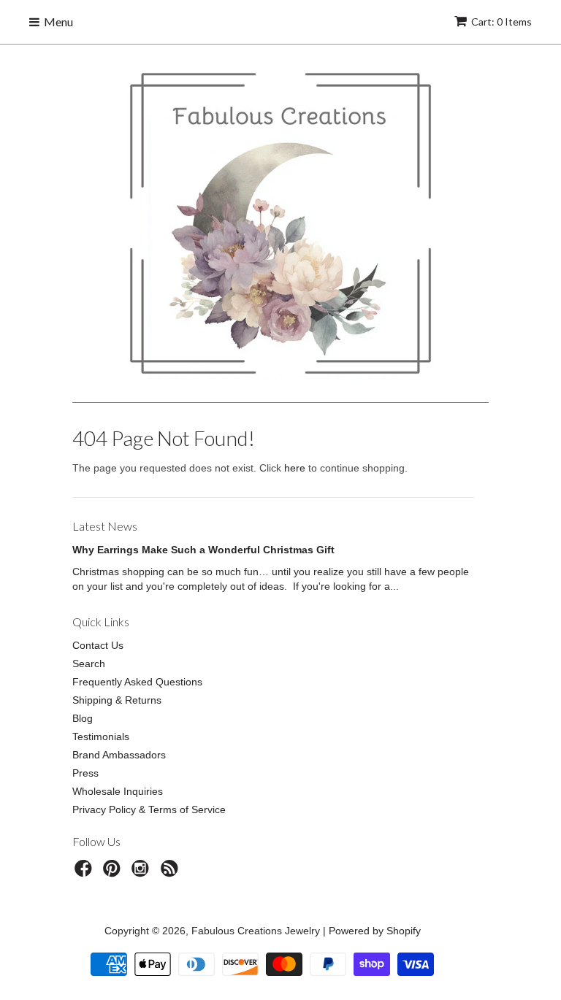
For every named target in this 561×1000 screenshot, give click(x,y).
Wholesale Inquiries (117, 791)
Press (85, 773)
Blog (82, 718)
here (294, 468)
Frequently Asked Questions (137, 682)
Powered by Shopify (375, 930)
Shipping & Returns (116, 700)
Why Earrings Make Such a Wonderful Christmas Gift (203, 549)
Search (88, 663)
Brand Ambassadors (119, 755)
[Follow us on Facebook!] (85, 872)
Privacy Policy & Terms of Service (149, 809)
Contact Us (97, 645)
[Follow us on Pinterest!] (114, 872)
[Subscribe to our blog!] (172, 872)
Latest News (104, 526)
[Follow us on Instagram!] (142, 872)
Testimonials (100, 736)
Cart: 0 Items (501, 21)
